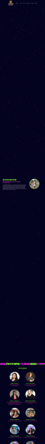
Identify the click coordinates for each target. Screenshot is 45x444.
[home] (11, 3)
